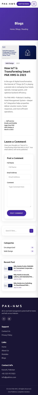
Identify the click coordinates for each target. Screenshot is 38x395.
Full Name (10, 163)
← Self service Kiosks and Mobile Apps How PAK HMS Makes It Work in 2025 (10, 125)
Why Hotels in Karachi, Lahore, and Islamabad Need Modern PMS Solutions (24, 276)
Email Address (12, 173)
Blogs (4, 358)
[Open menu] (34, 3)
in (3, 319)
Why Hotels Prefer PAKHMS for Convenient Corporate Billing (23, 267)
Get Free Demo (23, 4)
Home (4, 347)
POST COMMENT (16, 213)
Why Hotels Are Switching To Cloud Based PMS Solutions (23, 284)
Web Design (10, 63)
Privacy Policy (7, 335)
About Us (5, 350)
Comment (10, 182)
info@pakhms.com (9, 377)
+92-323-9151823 (8, 374)
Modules (5, 354)
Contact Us (6, 331)
